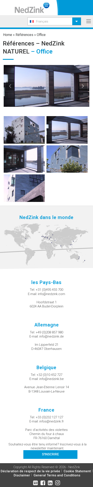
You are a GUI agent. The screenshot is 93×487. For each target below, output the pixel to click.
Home (7, 35)
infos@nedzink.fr (51, 421)
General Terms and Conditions (57, 475)
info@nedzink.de (51, 336)
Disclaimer (22, 475)
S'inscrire (50, 454)
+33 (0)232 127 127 (49, 417)
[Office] (24, 130)
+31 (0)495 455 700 (49, 290)
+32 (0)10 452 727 (49, 375)
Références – (22, 43)
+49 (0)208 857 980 (49, 332)
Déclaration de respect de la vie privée (30, 471)
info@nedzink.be (51, 379)
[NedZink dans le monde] (46, 244)
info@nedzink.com (51, 294)
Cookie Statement (77, 471)
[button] (54, 21)
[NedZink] (32, 7)
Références (24, 35)
